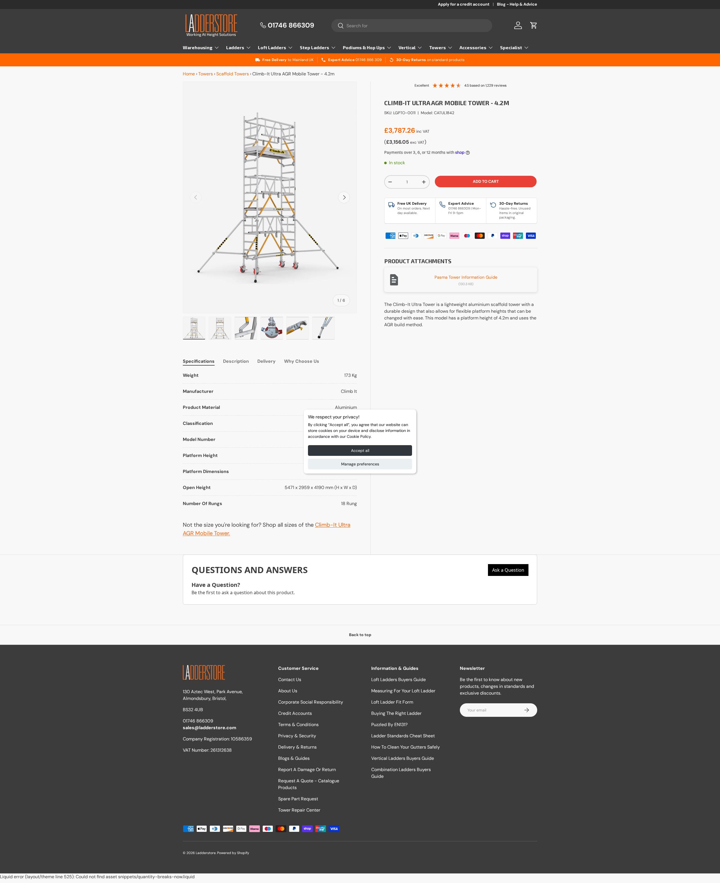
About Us (287, 691)
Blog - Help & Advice (517, 4)
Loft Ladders (272, 47)
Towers (437, 47)
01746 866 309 (369, 59)
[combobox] (411, 25)
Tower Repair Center (299, 810)
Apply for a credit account (463, 4)
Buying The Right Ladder (396, 713)
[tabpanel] (270, 439)
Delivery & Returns (297, 747)
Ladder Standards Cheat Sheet (403, 736)
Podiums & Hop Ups (364, 47)
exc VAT (417, 142)
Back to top (360, 634)
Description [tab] (236, 361)
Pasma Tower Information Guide (466, 277)
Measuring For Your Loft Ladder (403, 691)
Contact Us (289, 679)
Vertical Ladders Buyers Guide (402, 758)
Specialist (511, 47)
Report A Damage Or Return (307, 769)
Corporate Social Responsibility (310, 702)
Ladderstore (206, 853)
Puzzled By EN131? (389, 724)
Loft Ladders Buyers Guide (398, 679)
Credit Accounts (295, 713)
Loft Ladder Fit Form (392, 702)
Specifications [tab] (199, 361)
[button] (534, 25)
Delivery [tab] (266, 361)
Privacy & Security (297, 736)
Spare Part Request (298, 799)
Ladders (235, 47)
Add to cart (486, 181)
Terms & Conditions (298, 724)
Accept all (360, 450)
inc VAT (422, 131)
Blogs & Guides (294, 758)
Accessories (473, 47)
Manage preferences (360, 464)
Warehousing (197, 47)
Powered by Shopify (233, 853)
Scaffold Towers (232, 74)
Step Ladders (314, 47)
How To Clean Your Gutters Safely (405, 747)
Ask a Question (508, 570)
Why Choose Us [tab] (301, 361)
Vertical (407, 47)
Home (189, 74)
